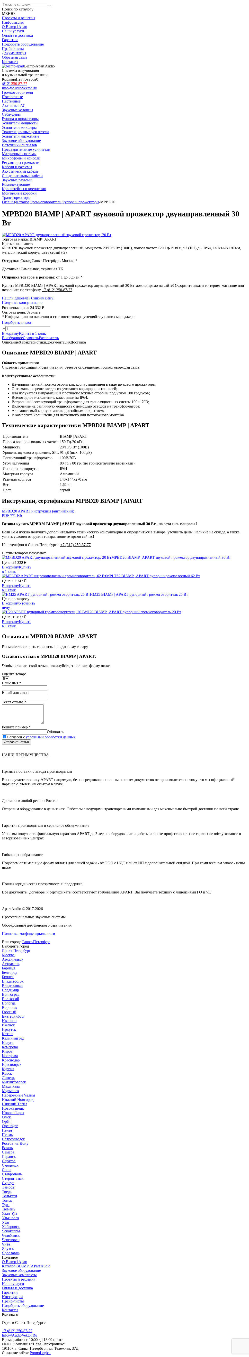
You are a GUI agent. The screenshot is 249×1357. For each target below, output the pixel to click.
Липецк (8, 1078)
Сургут (8, 1183)
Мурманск (10, 1091)
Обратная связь (14, 57)
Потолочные (12, 97)
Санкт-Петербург (36, 942)
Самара (8, 1152)
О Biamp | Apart (14, 27)
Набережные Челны (18, 1095)
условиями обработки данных (51, 737)
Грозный (9, 1012)
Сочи (6, 1170)
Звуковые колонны (17, 110)
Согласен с (41, 737)
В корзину (10, 567)
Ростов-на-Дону (15, 1143)
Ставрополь (12, 1174)
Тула (5, 1205)
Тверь (6, 1192)
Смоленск (10, 1165)
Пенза (7, 1130)
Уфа (5, 1222)
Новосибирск (13, 1113)
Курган (8, 1069)
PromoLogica (40, 1353)
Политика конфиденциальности (28, 933)
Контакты (10, 62)
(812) (14, 84)
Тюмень (8, 1209)
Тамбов (8, 1187)
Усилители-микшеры (19, 127)
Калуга (8, 1043)
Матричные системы (19, 154)
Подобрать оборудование (23, 44)
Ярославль (10, 1253)
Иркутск (9, 1029)
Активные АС (14, 105)
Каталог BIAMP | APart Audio (26, 1266)
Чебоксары (11, 1231)
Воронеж (9, 1007)
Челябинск (11, 1235)
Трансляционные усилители (25, 132)
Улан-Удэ (9, 1213)
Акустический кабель (20, 171)
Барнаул (8, 968)
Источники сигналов (19, 145)
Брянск (8, 977)
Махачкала (11, 1086)
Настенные (11, 101)
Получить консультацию (22, 302)
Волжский (10, 999)
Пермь (7, 1135)
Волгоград (10, 994)
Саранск (9, 1156)
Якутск (8, 1248)
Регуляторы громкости (20, 162)
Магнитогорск (14, 1082)
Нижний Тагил (14, 1104)
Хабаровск (11, 1227)
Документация (14, 53)
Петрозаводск (13, 1139)
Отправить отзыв (16, 742)
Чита (6, 1244)
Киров (7, 1051)
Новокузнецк (13, 1108)
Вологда (9, 1003)
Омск (6, 1117)
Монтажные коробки (19, 193)
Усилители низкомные (20, 136)
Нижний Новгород (18, 1099)
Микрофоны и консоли (21, 158)
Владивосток (13, 981)
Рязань (7, 1148)
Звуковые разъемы (17, 180)
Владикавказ (12, 986)
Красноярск (11, 1064)
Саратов (9, 1161)
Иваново (9, 1021)
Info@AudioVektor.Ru (19, 88)
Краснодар (11, 1060)
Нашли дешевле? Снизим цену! (28, 298)
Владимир (10, 990)
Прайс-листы (13, 48)
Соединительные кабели (22, 176)
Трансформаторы (16, 197)
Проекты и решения (18, 18)
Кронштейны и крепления (24, 189)
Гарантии (10, 40)
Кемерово (10, 1047)
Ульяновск (10, 1218)
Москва (8, 955)
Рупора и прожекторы (20, 119)
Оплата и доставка (17, 35)
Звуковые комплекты (19, 1275)
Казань (7, 1034)
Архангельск (12, 959)
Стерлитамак (13, 1178)
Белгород (9, 972)
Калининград (13, 1038)
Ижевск (8, 1025)
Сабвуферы (11, 114)
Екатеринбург (13, 1016)
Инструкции (12, 1297)
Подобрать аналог (17, 322)
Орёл (6, 1121)
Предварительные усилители (26, 149)
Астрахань (10, 964)
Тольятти (9, 1196)
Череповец (11, 1240)
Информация (13, 22)
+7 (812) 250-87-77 (57, 290)
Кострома (10, 1056)
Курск (7, 1073)
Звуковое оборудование (21, 1270)
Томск (7, 1200)
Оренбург (10, 1126)
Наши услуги (13, 31)
